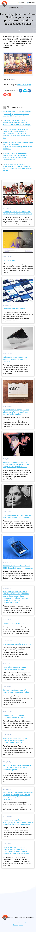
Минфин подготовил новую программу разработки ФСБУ (14, 716)
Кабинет (32, 2)
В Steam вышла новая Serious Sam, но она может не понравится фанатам (17, 213)
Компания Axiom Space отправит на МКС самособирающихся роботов (17, 516)
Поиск (22, 2)
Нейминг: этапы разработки (13, 623)
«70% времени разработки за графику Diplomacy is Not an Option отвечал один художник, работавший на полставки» (17, 796)
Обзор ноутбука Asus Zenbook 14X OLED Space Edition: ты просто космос (18, 567)
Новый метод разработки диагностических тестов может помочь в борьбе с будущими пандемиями (18, 822)
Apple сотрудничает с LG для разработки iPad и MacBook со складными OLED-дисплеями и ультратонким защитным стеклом (16, 850)
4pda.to (12, 80)
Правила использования (9, 922)
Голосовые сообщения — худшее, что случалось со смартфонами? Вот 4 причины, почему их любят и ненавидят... (17, 123)
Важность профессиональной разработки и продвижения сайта (16, 691)
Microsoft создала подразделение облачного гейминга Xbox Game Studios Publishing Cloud (16, 412)
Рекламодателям (18, 925)
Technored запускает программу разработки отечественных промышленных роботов (15, 740)
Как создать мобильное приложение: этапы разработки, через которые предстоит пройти (17, 768)
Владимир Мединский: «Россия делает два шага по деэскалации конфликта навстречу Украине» (16, 465)
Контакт (20, 922)
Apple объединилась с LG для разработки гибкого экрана (14, 668)
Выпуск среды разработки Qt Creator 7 (18, 644)
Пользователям (29, 922)
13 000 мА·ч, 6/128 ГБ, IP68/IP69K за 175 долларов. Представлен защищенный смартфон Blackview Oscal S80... (17, 114)
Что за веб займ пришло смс (14, 309)
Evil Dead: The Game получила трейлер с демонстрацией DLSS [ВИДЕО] (15, 359)
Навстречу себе (9, 260)
